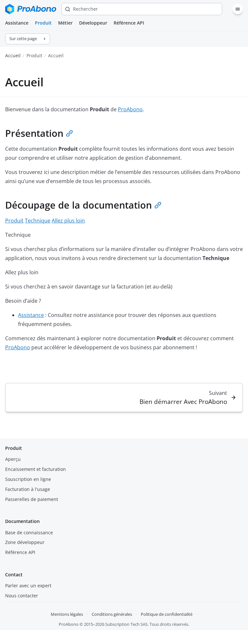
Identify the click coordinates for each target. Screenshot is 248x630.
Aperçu (13, 459)
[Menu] (237, 9)
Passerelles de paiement (31, 499)
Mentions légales (67, 614)
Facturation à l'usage (27, 489)
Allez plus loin (68, 220)
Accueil (13, 55)
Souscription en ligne (28, 479)
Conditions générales (112, 614)
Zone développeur (25, 542)
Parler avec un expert (28, 585)
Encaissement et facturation (35, 469)
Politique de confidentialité (166, 614)
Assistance (16, 23)
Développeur (93, 23)
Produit (43, 23)
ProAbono (130, 109)
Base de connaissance (29, 532)
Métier (65, 23)
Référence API (129, 23)
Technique (37, 220)
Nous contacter (21, 595)
